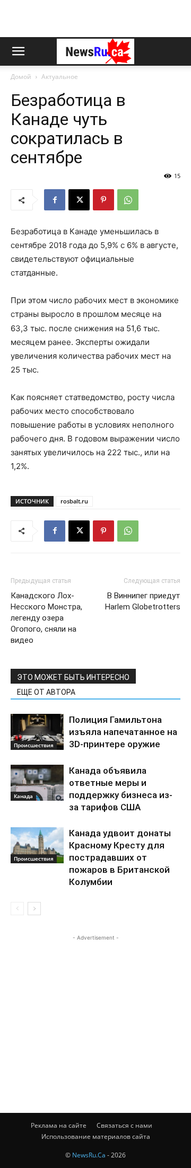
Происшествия (34, 745)
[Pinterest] (103, 199)
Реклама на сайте (58, 1125)
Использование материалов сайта (95, 1136)
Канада (23, 796)
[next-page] (34, 908)
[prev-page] (17, 908)
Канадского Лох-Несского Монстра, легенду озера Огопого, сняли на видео (46, 618)
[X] (79, 199)
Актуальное (59, 76)
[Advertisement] (95, 18)
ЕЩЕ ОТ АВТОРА (46, 692)
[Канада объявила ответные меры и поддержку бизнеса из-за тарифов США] (37, 783)
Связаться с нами (124, 1125)
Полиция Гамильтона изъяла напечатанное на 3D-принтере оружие (123, 731)
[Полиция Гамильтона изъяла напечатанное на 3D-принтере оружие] (37, 732)
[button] (18, 51)
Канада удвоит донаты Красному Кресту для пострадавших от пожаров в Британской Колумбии (120, 857)
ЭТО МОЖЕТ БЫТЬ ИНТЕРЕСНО (73, 677)
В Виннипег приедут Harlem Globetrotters (142, 601)
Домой (21, 76)
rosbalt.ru (74, 501)
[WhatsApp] (127, 199)
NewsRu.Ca (89, 1155)
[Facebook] (54, 199)
